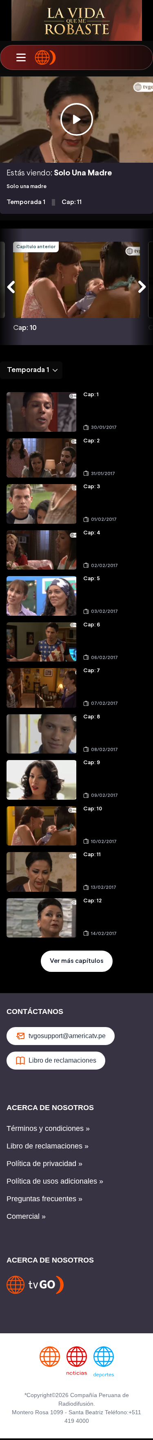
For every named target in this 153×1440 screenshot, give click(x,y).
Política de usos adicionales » (55, 1181)
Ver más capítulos (77, 961)
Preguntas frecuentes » (44, 1199)
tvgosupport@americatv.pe (67, 1035)
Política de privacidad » (44, 1164)
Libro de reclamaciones (62, 1060)
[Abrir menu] (20, 57)
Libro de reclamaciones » (48, 1146)
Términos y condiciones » (48, 1128)
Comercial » (26, 1216)
